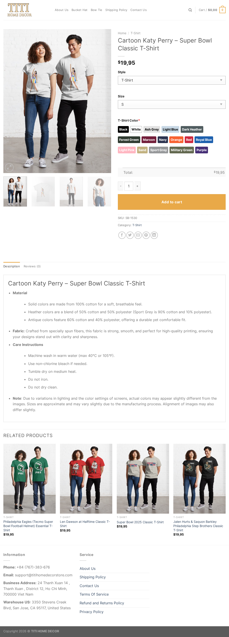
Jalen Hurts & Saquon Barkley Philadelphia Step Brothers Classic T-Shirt (198, 526)
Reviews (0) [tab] (32, 266)
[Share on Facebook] (122, 235)
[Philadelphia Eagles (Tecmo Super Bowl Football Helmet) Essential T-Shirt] (29, 479)
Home (122, 33)
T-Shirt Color (129, 120)
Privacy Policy (92, 611)
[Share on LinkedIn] (154, 235)
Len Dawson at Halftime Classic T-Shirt (85, 524)
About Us (61, 10)
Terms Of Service (94, 594)
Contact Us (138, 10)
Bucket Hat (80, 10)
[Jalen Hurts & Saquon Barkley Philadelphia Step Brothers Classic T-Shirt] (199, 479)
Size (121, 96)
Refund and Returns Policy (102, 603)
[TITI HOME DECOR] (25, 10)
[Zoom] (9, 167)
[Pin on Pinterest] (146, 235)
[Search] (190, 10)
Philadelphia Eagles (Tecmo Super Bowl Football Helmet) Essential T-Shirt (28, 526)
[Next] (103, 101)
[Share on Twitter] (130, 235)
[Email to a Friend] (138, 235)
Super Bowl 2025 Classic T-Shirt (140, 522)
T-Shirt (135, 33)
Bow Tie (96, 10)
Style (121, 72)
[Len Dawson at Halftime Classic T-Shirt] (86, 479)
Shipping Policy (116, 10)
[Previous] (11, 101)
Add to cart (171, 202)
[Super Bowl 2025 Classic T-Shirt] (143, 479)
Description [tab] (11, 266)
